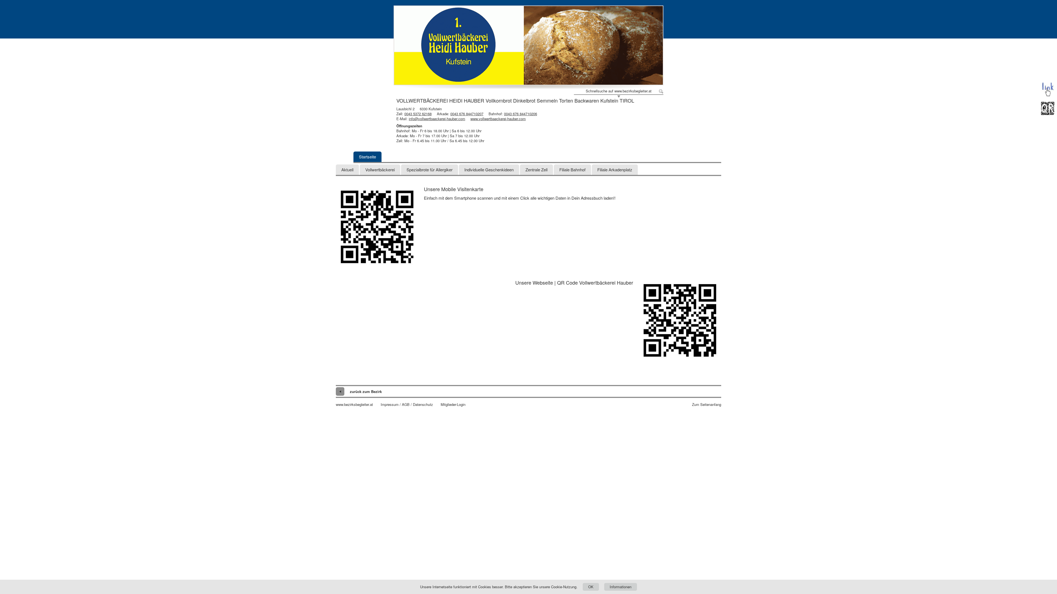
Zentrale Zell (536, 169)
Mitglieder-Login (453, 404)
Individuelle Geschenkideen (489, 169)
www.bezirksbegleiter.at (354, 404)
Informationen (620, 586)
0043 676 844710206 (520, 113)
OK (590, 586)
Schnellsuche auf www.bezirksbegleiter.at (619, 91)
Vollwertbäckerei (380, 169)
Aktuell (347, 169)
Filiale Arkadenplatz (614, 169)
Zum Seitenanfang (706, 404)
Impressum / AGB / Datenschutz (407, 404)
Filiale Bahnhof (572, 169)
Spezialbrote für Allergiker (430, 169)
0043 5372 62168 (418, 113)
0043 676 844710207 (466, 113)
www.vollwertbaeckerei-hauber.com (498, 118)
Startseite (367, 157)
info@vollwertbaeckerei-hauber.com (437, 118)
